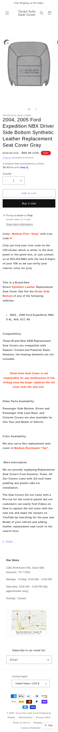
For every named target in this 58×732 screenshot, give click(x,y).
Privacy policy (43, 717)
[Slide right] (36, 109)
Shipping (7, 158)
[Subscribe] (48, 660)
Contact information (31, 728)
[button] (7, 13)
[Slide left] (21, 109)
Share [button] (9, 541)
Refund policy (25, 717)
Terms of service (21, 723)
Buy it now (29, 203)
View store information (19, 224)
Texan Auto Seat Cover (27, 713)
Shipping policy (41, 723)
